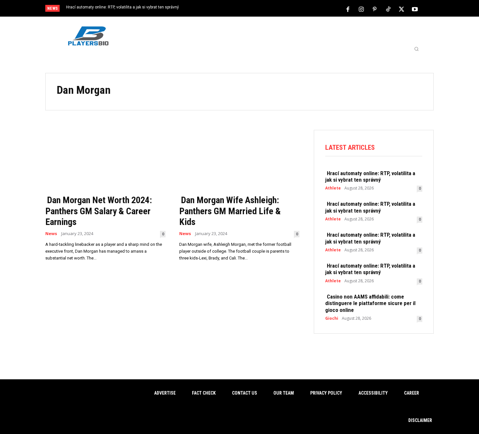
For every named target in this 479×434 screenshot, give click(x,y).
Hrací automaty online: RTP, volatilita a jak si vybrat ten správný (122, 7)
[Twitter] (401, 9)
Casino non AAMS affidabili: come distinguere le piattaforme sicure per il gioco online (370, 303)
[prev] (251, 9)
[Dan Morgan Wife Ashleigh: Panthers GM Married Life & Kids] (239, 160)
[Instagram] (361, 9)
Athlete (333, 188)
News (51, 233)
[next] (261, 9)
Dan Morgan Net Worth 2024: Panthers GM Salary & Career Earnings (98, 211)
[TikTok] (388, 9)
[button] (416, 49)
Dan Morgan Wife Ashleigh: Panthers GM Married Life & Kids (230, 211)
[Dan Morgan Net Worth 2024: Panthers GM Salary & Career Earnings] (105, 160)
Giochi (331, 318)
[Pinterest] (375, 9)
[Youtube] (415, 9)
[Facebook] (348, 9)
